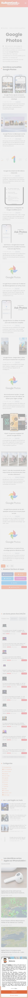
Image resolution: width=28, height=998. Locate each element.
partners (10, 964)
